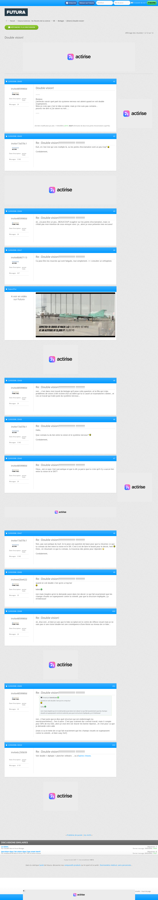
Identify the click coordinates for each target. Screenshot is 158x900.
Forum (12, 21)
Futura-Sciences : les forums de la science (34, 21)
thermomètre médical (108, 865)
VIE (54, 21)
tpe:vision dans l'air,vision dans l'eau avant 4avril (20, 851)
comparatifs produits (72, 865)
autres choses (85, 756)
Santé (41, 865)
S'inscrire (71, 3)
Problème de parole (74, 835)
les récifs (87, 835)
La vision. (5, 847)
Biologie (61, 21)
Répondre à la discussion (21, 27)
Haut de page (146, 891)
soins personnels (124, 865)
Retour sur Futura (86, 3)
